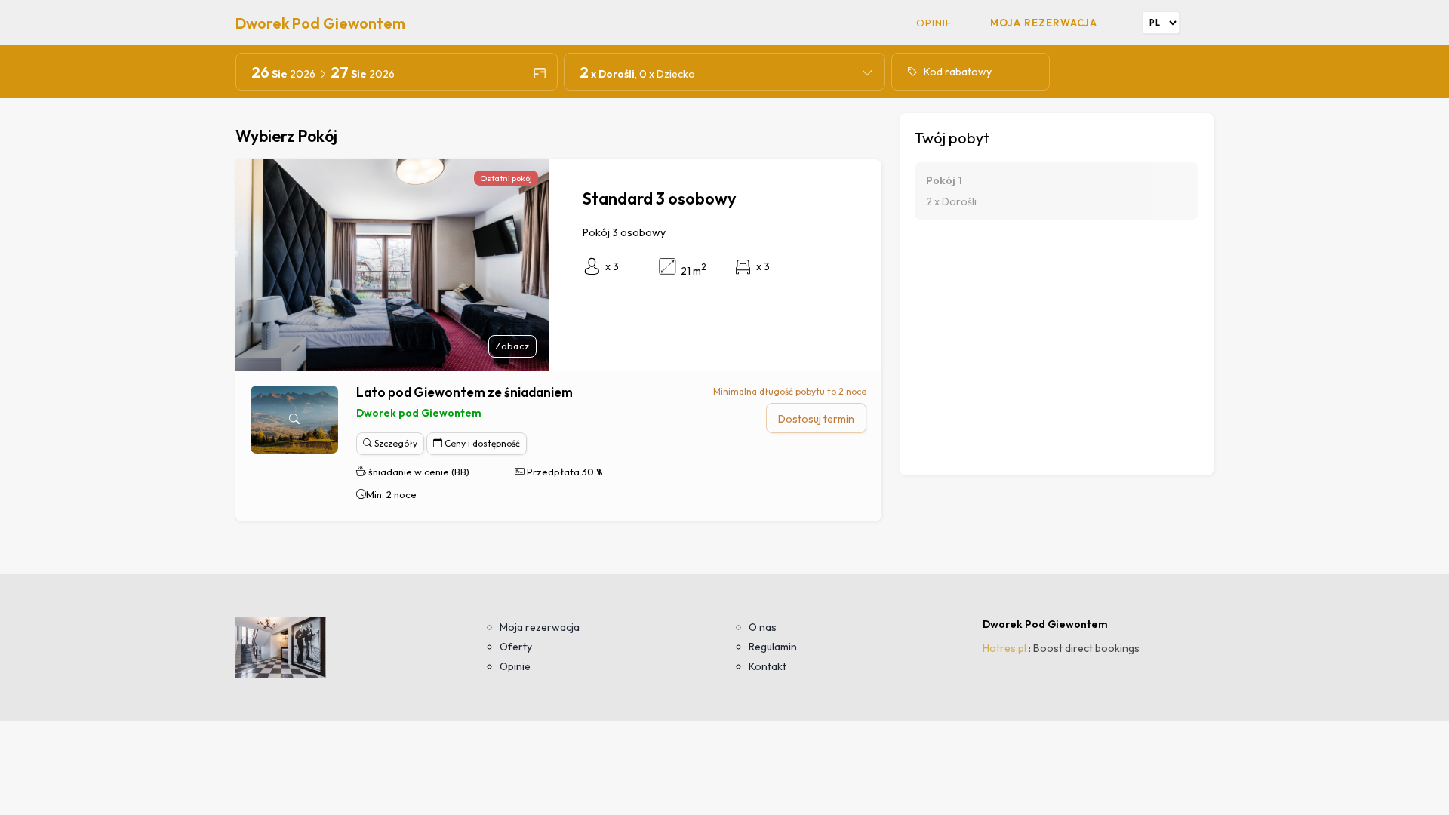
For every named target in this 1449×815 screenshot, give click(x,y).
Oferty (516, 647)
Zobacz (512, 346)
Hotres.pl (1004, 648)
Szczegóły (394, 443)
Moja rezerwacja (1043, 23)
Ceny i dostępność (481, 443)
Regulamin (773, 647)
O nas (763, 627)
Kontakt (767, 666)
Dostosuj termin (816, 419)
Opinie (934, 23)
